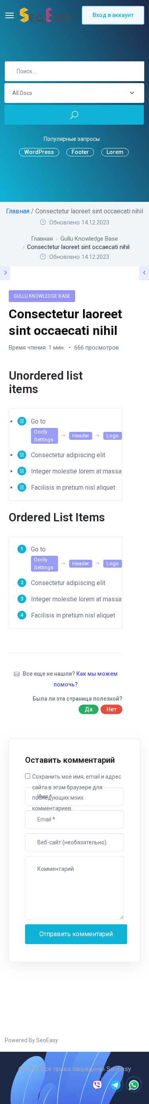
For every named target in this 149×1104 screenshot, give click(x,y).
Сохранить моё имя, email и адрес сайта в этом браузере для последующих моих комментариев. (76, 792)
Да (89, 709)
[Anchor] (116, 382)
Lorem (115, 152)
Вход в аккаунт (113, 15)
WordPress (39, 152)
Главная (17, 211)
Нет (111, 709)
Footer (80, 152)
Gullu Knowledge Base (42, 296)
